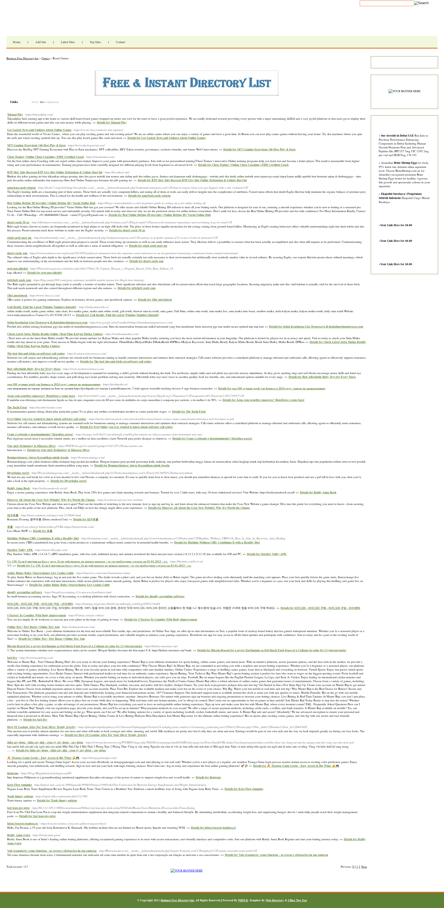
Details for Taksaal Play (112, 122)
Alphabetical (52, 102)
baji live (12, 658)
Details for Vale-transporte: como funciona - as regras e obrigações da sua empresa (276, 855)
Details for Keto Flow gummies (244, 789)
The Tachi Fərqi (17, 407)
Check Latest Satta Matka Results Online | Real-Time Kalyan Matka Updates (55, 334)
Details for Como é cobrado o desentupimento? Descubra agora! (212, 438)
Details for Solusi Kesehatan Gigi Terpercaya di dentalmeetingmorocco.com (316, 326)
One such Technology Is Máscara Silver (31, 446)
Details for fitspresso (208, 777)
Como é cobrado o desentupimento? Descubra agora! (40, 434)
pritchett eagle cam (19, 280)
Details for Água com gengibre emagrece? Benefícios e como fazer (263, 400)
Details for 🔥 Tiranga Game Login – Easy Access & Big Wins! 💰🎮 (296, 766)
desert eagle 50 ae (18, 222)
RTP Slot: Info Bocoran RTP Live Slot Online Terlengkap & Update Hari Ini (54, 172)
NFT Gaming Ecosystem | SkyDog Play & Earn (36, 145)
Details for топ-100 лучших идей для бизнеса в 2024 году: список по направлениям (271, 388)
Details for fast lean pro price (37, 816)
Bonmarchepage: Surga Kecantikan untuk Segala (38, 457)
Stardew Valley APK (20, 550)
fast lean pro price (18, 808)
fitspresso (12, 773)
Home (16, 42)
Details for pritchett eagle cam (136, 288)
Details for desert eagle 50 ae (127, 230)
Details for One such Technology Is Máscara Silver (58, 450)
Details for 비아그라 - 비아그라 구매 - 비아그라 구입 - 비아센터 (320, 608)
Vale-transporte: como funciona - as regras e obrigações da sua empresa (52, 851)
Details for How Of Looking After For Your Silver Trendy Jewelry (106, 735)
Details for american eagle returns (149, 196)
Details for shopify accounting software (160, 596)
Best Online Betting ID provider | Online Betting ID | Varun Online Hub (51, 203)
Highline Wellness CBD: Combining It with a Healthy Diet (43, 538)
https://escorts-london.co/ (22, 823)
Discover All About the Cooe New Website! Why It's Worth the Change (51, 500)
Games (46, 58)
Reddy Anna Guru (18, 835)
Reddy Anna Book (18, 488)
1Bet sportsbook (17, 295)
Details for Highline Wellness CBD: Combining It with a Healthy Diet (217, 542)
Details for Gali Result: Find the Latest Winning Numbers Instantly (117, 315)
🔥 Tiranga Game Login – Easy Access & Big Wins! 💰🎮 (43, 758)
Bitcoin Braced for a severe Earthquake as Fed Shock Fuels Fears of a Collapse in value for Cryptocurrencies (74, 646)
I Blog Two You (297, 900)
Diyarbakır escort (18, 473)
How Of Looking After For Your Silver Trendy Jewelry (41, 727)
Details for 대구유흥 (85, 519)
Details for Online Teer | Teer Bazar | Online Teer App (51, 639)
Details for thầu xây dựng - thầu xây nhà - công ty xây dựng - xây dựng (61, 750)
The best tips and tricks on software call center (36, 353)
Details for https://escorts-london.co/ (213, 828)
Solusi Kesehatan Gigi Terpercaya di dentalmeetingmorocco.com (47, 322)
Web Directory (275, 900)
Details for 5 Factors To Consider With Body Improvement (160, 619)
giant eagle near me (19, 238)
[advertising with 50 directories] (187, 870)
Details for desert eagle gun (146, 261)
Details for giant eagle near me (148, 246)
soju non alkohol (17, 268)
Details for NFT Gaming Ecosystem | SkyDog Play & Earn (259, 149)
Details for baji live (35, 720)
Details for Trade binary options (57, 800)
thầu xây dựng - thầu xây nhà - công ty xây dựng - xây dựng (45, 742)
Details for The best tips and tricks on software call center (116, 361)
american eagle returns (21, 188)
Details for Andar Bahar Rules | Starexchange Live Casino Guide (69, 585)
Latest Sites (68, 42)
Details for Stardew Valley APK (266, 554)
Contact (120, 42)
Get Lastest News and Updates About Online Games (39, 130)
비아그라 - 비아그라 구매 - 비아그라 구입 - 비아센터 (40, 604)
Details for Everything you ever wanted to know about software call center (126, 427)
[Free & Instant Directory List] (187, 95)
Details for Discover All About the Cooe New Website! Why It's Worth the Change (199, 508)
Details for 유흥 (42, 531)
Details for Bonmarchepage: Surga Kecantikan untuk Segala (132, 465)
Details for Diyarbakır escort (69, 481)
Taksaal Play (15, 114)
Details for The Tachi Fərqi (189, 411)
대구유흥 (12, 515)
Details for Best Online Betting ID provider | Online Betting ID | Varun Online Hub (160, 215)
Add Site (40, 42)
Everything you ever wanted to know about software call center (46, 419)
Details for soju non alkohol (44, 273)
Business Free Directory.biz (69, 24)
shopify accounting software (24, 592)
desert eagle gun (17, 253)
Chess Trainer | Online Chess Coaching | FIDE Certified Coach (45, 157)
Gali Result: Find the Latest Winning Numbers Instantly (42, 307)
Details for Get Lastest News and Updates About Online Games (166, 138)
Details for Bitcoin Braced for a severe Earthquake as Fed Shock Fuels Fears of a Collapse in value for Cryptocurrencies (271, 650)
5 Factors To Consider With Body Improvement (36, 615)
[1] (354, 866)
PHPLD (243, 900)
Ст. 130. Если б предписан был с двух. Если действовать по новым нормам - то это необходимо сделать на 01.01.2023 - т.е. (87, 561)
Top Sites (95, 42)
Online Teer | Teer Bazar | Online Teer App (33, 627)
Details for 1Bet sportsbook (155, 300)
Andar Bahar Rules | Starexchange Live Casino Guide (40, 573)
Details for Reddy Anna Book (318, 492)
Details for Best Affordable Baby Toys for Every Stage (322, 377)
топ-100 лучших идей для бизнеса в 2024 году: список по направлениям (53, 384)
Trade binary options (20, 796)
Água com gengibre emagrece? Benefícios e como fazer (41, 396)
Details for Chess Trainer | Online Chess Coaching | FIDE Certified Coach (243, 165)
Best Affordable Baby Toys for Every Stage (34, 369)
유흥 (10, 527)
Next (364, 866)
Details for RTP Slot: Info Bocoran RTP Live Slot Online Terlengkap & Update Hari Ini (192, 180)
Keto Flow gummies (19, 785)
